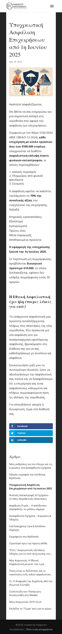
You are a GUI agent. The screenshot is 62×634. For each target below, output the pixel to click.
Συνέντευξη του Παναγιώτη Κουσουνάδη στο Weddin (25, 593)
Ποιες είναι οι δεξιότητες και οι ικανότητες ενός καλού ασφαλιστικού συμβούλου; (30, 572)
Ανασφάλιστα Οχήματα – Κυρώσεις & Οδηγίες (30, 517)
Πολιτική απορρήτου (39, 629)
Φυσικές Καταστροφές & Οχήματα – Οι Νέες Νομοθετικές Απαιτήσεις (29, 497)
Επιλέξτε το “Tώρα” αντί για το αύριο (30, 608)
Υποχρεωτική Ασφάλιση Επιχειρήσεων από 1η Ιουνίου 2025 (30, 486)
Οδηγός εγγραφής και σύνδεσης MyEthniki (27, 476)
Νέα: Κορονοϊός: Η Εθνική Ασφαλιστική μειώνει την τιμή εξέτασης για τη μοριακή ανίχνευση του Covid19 (29, 562)
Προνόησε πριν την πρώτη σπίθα (28, 543)
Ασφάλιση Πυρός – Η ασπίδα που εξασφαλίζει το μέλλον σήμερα (28, 507)
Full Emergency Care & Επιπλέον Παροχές (27, 528)
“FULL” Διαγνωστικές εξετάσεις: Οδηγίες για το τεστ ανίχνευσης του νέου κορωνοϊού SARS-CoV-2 (29, 552)
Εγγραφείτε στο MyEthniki (24, 536)
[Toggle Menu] (52, 6)
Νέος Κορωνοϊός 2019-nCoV (25, 602)
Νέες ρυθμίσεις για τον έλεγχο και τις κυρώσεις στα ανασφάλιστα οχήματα (30, 466)
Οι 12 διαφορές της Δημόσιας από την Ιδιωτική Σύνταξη (31, 583)
